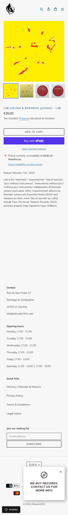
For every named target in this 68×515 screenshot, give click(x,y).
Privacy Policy (15, 395)
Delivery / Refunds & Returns (24, 386)
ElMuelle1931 (38, 504)
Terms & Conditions (18, 404)
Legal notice (14, 413)
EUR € (33, 464)
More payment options (34, 148)
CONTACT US (40, 486)
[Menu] (62, 8)
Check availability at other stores (25, 164)
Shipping (24, 118)
